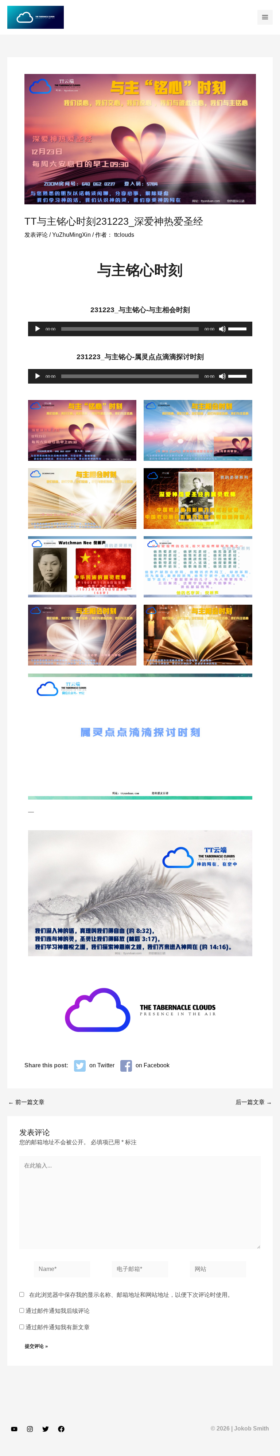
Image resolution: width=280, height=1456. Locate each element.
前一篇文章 (26, 1102)
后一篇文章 (254, 1102)
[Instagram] (30, 1429)
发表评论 (36, 235)
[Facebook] (61, 1429)
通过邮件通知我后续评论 (58, 1311)
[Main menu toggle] (265, 17)
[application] (140, 329)
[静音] (222, 329)
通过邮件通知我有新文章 (58, 1327)
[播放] (37, 329)
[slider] (238, 328)
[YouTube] (14, 1429)
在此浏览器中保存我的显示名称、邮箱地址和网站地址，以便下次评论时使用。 (131, 1295)
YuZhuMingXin (71, 235)
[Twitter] (45, 1429)
